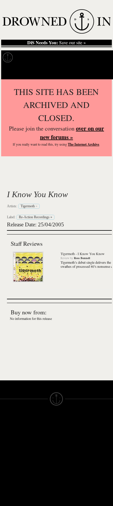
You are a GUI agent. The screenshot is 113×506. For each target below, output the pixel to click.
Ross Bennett (82, 258)
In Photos (85, 57)
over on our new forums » (72, 132)
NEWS (6, 441)
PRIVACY (66, 436)
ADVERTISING (71, 441)
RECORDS (11, 456)
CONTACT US (42, 420)
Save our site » (56, 42)
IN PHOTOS (12, 451)
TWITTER (38, 459)
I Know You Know (37, 194)
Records (29, 57)
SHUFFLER (39, 464)
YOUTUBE (39, 474)
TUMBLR (37, 469)
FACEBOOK (40, 454)
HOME (6, 430)
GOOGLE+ (39, 448)
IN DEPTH (10, 446)
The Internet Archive (83, 144)
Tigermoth (32, 180)
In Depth (56, 57)
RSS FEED (39, 480)
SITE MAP (10, 436)
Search (100, 72)
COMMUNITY (13, 493)
